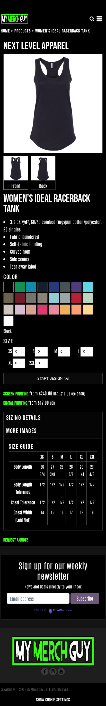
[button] (91, 18)
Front (15, 185)
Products (22, 31)
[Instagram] (53, 671)
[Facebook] (44, 671)
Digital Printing (15, 403)
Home (5, 31)
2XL (31, 362)
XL (10, 362)
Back (43, 185)
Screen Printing (15, 394)
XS (10, 351)
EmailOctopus (62, 610)
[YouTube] (61, 671)
